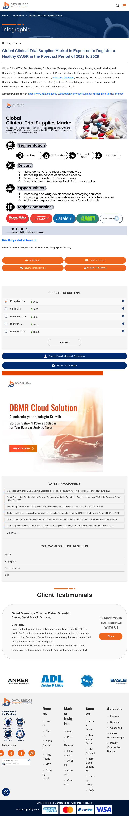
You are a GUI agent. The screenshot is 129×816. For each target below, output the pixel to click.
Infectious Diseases (63, 77)
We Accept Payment (28, 809)
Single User (16, 309)
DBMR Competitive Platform (113, 747)
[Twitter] (11, 753)
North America (47, 744)
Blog (7, 575)
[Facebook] (21, 753)
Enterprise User (17, 301)
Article (8, 554)
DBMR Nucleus (17, 331)
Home (5, 15)
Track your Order (90, 739)
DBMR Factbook (18, 316)
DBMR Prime (16, 324)
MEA (48, 764)
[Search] (119, 5)
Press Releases (12, 568)
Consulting (116, 727)
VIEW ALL (13, 533)
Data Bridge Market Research (19, 240)
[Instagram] (31, 753)
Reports (114, 722)
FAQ (91, 790)
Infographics (18, 15)
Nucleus (114, 716)
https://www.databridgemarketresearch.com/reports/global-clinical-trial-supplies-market (75, 93)
